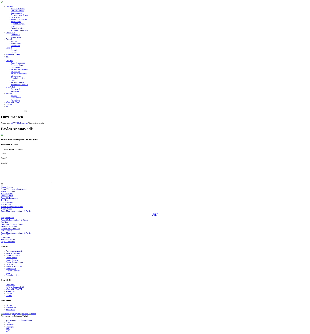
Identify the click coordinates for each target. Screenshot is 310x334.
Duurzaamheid (16, 13)
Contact (9, 48)
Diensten (9, 6)
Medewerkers (16, 37)
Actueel (9, 39)
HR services (15, 17)
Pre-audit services (17, 28)
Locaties (14, 52)
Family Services (12, 260)
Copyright (10, 327)
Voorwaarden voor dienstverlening (19, 320)
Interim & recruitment (19, 19)
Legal (13, 26)
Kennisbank (15, 46)
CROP (13, 123)
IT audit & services (18, 24)
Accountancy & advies (19, 30)
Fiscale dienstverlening (19, 15)
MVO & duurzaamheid (15, 287)
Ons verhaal (15, 35)
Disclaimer (10, 324)
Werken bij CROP (13, 54)
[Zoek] (25, 111)
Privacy (9, 322)
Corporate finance (17, 11)
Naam (4, 153)
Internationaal (16, 22)
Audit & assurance (18, 9)
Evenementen (16, 43)
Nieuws (14, 41)
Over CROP (10, 33)
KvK (8, 329)
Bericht (4, 163)
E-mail (4, 158)
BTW (8, 331)
